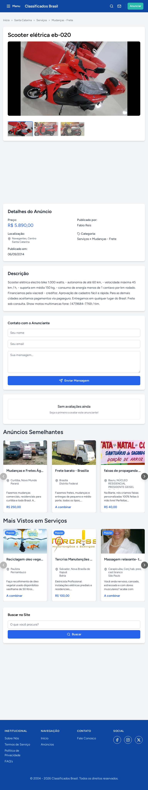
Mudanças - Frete (62, 20)
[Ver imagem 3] (72, 129)
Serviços (41, 20)
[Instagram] (128, 740)
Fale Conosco (86, 738)
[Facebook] (117, 740)
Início (6, 20)
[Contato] (119, 6)
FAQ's (9, 761)
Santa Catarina (23, 20)
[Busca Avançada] (111, 6)
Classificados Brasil (41, 6)
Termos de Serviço (17, 744)
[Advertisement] (74, 172)
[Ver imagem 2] (46, 129)
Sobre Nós (12, 738)
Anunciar (135, 6)
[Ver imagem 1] (20, 129)
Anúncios (47, 744)
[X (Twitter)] (139, 740)
